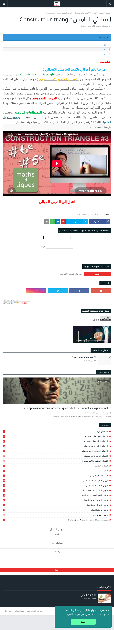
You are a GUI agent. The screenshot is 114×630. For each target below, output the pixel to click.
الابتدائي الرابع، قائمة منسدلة (55, 456)
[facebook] (79, 290)
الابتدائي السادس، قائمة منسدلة (55, 461)
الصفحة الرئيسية (105, 13)
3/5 (105, 54)
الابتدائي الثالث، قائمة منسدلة (55, 441)
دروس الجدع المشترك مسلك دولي (55, 495)
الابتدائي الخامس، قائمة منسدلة (85, 13)
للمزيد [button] (70, 614)
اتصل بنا (8, 611)
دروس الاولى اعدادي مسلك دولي (55, 480)
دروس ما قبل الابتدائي (55, 510)
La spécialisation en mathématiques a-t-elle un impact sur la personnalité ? (67, 408)
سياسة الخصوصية (34, 611)
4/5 (105, 50)
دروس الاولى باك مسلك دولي (55, 485)
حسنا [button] (83, 622)
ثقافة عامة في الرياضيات (55, 476)
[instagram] (36, 290)
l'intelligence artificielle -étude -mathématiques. (56, 520)
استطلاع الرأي (56, 431)
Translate (23, 303)
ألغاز (55, 471)
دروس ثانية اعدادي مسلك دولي (55, 500)
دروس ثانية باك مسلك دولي (55, 505)
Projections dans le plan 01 (84, 357)
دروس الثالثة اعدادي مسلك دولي (55, 490)
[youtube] (101, 290)
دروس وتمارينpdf (55, 515)
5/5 (105, 45)
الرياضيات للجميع (102, 26)
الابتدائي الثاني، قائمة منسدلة (55, 446)
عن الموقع (19, 611)
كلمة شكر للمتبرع (88, 595)
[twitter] (58, 290)
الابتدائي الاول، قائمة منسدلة (55, 436)
